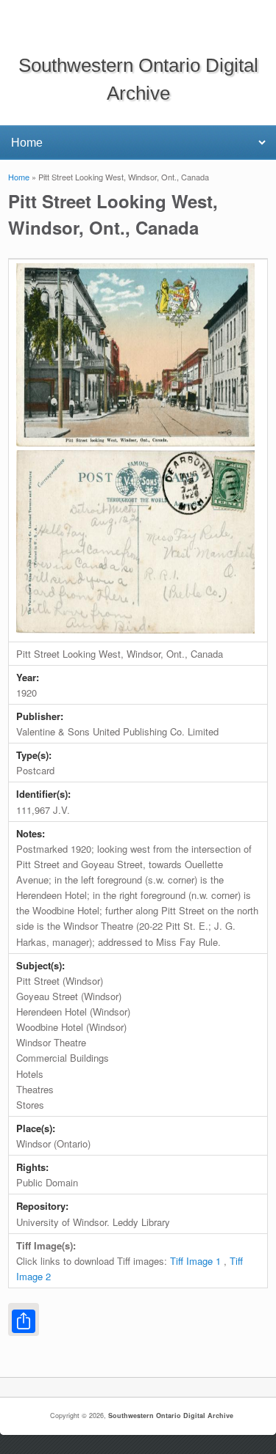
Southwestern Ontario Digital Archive (170, 1415)
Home (18, 177)
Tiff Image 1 (195, 1261)
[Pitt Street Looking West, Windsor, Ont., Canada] (135, 442)
